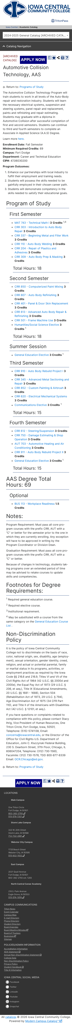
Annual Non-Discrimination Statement (22, 955)
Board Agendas (11, 927)
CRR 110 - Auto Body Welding (33, 244)
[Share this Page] (58, 58)
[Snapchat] (7, 1006)
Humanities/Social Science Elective (37, 324)
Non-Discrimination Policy (16, 961)
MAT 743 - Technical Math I (32, 222)
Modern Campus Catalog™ (42, 1021)
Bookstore (9, 936)
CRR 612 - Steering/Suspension (34, 431)
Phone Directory (11, 921)
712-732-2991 (15, 836)
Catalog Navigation (18, 46)
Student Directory (12, 924)
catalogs (10, 1017)
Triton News (9, 909)
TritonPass (61, 20)
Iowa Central (12, 27)
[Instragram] (7, 1001)
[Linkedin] (7, 992)
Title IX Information (13, 970)
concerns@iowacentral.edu (23, 735)
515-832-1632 (15, 855)
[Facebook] (7, 982)
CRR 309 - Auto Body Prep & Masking (39, 256)
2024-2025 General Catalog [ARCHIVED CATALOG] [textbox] (36, 35)
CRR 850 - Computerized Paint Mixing (39, 286)
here (21, 138)
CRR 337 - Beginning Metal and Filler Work (41, 235)
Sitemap (8, 939)
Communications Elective (31, 405)
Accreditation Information (16, 948)
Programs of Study (32, 86)
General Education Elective (32, 355)
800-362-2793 (15, 813)
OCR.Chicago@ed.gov (29, 759)
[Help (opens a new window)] (67, 58)
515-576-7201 (15, 816)
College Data (10, 958)
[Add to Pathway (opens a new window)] (54, 58)
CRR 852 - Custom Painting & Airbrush (39, 388)
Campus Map (10, 915)
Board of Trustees (12, 933)
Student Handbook (13, 967)
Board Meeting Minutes (15, 930)
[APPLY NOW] (33, 60)
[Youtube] (7, 996)
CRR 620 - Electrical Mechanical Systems (41, 396)
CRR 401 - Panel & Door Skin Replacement (41, 303)
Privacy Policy (11, 964)
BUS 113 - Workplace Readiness (35, 503)
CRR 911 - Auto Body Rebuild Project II (39, 452)
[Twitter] (7, 987)
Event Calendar (11, 912)
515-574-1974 (15, 897)
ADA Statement (11, 952)
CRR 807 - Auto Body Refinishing (35, 295)
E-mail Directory (11, 918)
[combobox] (36, 35)
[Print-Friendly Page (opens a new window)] (62, 58)
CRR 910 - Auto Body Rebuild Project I (39, 371)
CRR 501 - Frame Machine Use (34, 320)
